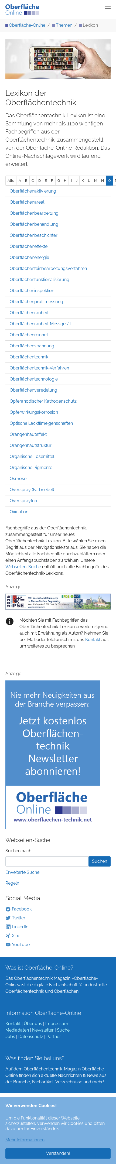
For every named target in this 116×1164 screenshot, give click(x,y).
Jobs (10, 1036)
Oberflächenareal (27, 202)
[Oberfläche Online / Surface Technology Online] (22, 9)
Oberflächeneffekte (28, 246)
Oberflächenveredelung (33, 390)
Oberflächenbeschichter (33, 235)
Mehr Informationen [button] (25, 1139)
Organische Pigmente (31, 467)
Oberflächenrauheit (29, 312)
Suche (63, 1030)
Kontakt (92, 639)
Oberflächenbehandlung (34, 224)
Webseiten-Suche (23, 566)
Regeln (12, 883)
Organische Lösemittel (32, 456)
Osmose (18, 478)
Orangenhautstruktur (31, 445)
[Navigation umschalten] (108, 8)
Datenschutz (30, 1036)
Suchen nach (18, 850)
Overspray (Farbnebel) (32, 489)
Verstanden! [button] (58, 1153)
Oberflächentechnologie (34, 379)
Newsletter (43, 1030)
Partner (53, 1036)
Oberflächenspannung (32, 345)
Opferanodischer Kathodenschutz (43, 401)
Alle (11, 181)
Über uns (33, 1023)
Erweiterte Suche (22, 872)
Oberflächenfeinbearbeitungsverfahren (48, 268)
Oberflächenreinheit (29, 334)
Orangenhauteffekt (28, 434)
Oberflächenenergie (29, 257)
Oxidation (19, 511)
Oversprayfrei (23, 500)
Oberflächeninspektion (32, 290)
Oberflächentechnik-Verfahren (39, 368)
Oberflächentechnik (29, 357)
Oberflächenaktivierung (33, 191)
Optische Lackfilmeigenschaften (41, 423)
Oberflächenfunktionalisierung (39, 279)
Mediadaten (17, 1030)
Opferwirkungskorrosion (34, 412)
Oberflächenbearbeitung (34, 213)
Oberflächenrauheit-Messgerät (40, 323)
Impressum (56, 1023)
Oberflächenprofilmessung (36, 301)
